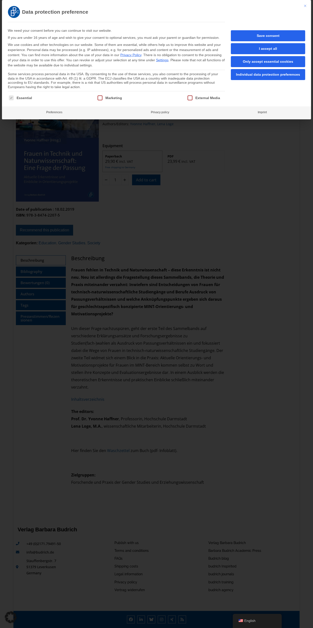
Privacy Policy (130, 55)
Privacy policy (160, 112)
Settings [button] (162, 60)
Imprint (262, 112)
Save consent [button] (268, 36)
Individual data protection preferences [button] (268, 74)
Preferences (54, 112)
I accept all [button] (268, 49)
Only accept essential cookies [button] (268, 61)
